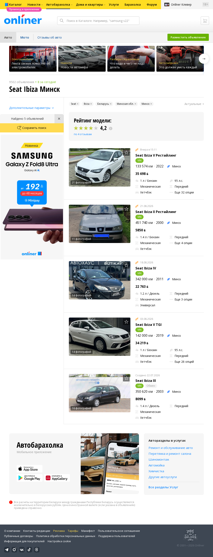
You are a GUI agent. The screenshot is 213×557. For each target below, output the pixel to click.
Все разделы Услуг (163, 487)
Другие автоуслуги (163, 477)
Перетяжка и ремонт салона (170, 453)
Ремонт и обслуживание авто (171, 448)
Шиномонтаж (159, 459)
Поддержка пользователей (116, 536)
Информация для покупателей (24, 541)
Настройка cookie (59, 541)
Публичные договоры (18, 536)
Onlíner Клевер (181, 4)
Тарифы (73, 531)
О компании (12, 531)
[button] (204, 59)
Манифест (88, 531)
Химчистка (156, 471)
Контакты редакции (36, 531)
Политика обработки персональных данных (65, 536)
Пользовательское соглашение (119, 531)
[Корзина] (205, 20)
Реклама (59, 531)
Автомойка (157, 465)
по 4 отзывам (83, 134)
